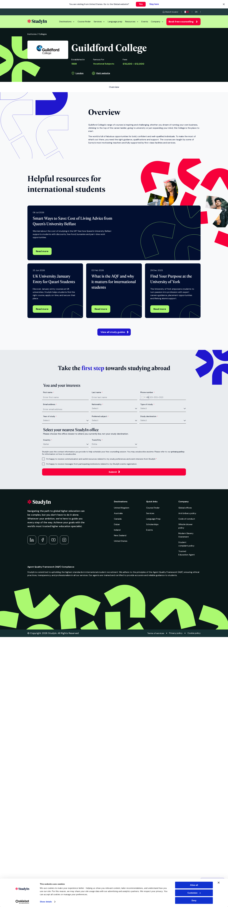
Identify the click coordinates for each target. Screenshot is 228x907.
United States (120, 541)
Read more (42, 251)
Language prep (115, 21)
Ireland (117, 530)
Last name (97, 392)
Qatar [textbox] (46, 444)
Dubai (117, 524)
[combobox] (145, 397)
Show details (46, 902)
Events (144, 21)
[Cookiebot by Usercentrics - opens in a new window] (22, 902)
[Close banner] (219, 883)
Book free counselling (181, 21)
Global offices (185, 507)
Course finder (84, 21)
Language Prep (153, 518)
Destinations (65, 21)
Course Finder (153, 507)
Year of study (50, 416)
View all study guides (113, 332)
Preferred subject (100, 416)
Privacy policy (175, 633)
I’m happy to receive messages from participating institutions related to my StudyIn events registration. (91, 464)
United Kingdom (121, 507)
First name (48, 392)
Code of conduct (186, 518)
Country (47, 440)
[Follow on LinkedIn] (31, 539)
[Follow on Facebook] (42, 539)
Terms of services (155, 633)
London (80, 73)
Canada (118, 518)
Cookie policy (194, 633)
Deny (194, 900)
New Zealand (120, 535)
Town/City (97, 440)
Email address (50, 404)
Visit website (103, 73)
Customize (192, 893)
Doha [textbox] (94, 444)
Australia (118, 513)
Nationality (97, 404)
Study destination (149, 416)
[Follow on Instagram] (64, 539)
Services (98, 21)
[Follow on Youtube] (53, 539)
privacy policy (177, 451)
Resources (130, 21)
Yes (141, 4)
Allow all (194, 885)
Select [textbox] (95, 408)
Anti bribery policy (187, 513)
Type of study (147, 404)
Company (155, 21)
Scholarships (152, 524)
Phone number (147, 392)
